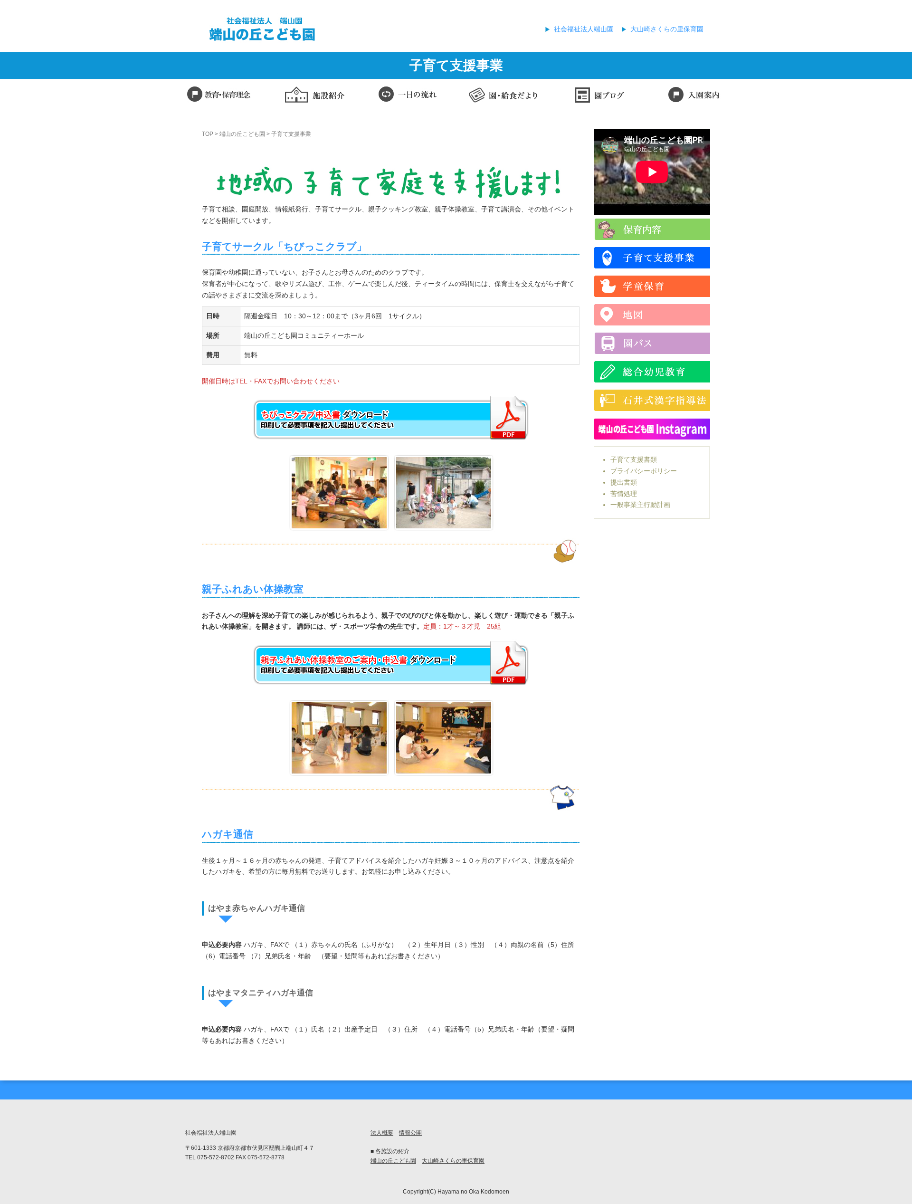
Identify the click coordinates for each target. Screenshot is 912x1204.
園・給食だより (503, 96)
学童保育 (652, 286)
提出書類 (623, 482)
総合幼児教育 (652, 371)
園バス (652, 343)
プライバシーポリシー (643, 471)
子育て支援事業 (652, 257)
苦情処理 (623, 493)
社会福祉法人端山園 (584, 29)
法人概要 (381, 1132)
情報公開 (410, 1132)
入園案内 (693, 96)
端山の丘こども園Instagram (652, 429)
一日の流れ (408, 96)
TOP (207, 134)
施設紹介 (313, 96)
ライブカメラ (652, 229)
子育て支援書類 (633, 459)
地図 (652, 314)
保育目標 (218, 96)
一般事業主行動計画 (640, 504)
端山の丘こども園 (242, 134)
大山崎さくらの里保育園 (666, 29)
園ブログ (598, 96)
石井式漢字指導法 (652, 400)
